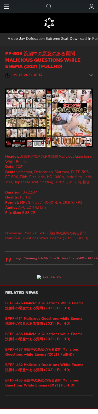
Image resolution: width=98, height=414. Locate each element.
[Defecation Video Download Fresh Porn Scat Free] (49, 23)
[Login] (91, 6)
